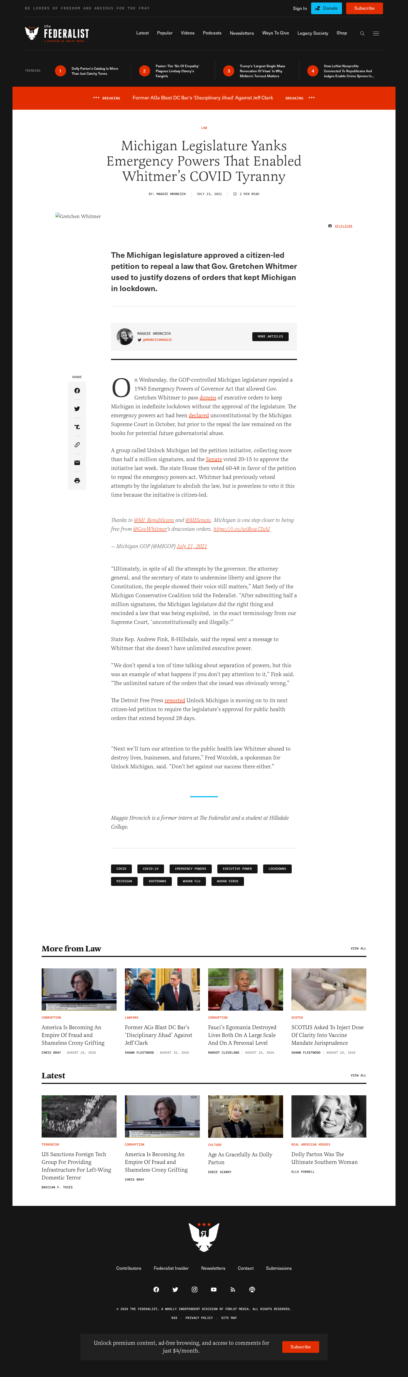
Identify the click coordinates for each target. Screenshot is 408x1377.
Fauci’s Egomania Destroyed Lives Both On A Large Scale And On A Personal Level (242, 1035)
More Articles (270, 336)
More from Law (71, 948)
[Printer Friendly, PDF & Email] (77, 481)
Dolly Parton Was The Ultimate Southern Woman (324, 1158)
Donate (330, 8)
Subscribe (364, 8)
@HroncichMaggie (157, 340)
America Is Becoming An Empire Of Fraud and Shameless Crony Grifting (73, 1035)
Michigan (124, 881)
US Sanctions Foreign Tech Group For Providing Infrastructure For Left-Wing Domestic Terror (76, 1166)
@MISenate (198, 520)
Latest (53, 1075)
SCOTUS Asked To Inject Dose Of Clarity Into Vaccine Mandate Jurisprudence (327, 1035)
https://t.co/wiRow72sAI (241, 529)
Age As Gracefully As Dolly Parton (240, 1158)
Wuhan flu (191, 881)
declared (199, 415)
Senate (214, 459)
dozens (208, 397)
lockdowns (277, 868)
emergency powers (190, 868)
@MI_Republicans (154, 520)
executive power (237, 868)
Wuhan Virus (227, 881)
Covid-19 (150, 868)
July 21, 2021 (192, 546)
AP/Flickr (343, 226)
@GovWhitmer (150, 529)
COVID (121, 868)
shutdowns (157, 881)
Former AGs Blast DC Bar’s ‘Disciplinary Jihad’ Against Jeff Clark (158, 1035)
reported (175, 700)
